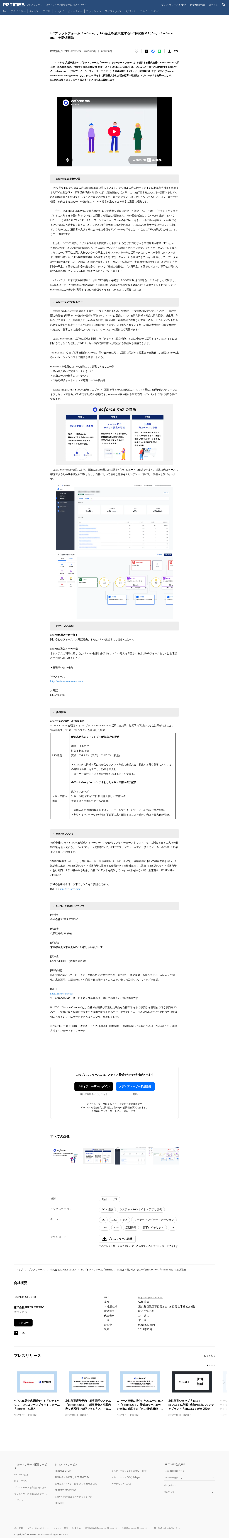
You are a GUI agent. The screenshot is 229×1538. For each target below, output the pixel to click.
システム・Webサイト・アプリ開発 (141, 1209)
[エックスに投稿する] (146, 51)
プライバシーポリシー (38, 1528)
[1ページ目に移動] (207, 1365)
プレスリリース (36, 1269)
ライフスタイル (113, 11)
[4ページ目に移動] (212, 1365)
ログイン (213, 4)
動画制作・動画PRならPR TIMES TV (72, 1477)
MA (125, 1219)
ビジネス (131, 11)
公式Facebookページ (174, 1470)
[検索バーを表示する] (223, 4)
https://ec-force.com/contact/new (66, 681)
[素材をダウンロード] (169, 51)
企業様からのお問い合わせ (134, 1528)
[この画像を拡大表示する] (65, 1155)
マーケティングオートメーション (154, 1219)
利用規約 (76, 1528)
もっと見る (209, 1355)
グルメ (143, 11)
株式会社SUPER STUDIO (62, 1269)
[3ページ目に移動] (211, 1365)
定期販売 (130, 1227)
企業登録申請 (197, 4)
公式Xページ (170, 1485)
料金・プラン (20, 1481)
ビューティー (75, 11)
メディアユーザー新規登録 (135, 1086)
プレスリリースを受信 (173, 4)
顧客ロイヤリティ (153, 1227)
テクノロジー (18, 11)
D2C (114, 1219)
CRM (105, 1227)
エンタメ (59, 11)
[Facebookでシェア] (153, 51)
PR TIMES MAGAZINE (65, 1490)
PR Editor (59, 1503)
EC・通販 (107, 1209)
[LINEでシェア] (159, 51)
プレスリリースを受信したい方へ (30, 1487)
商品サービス (110, 1199)
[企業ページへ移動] (25, 1298)
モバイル (34, 11)
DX (172, 1227)
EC (103, 1219)
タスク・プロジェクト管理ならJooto (129, 1470)
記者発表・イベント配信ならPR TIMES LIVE (76, 1483)
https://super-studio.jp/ (61, 993)
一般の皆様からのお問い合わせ (167, 1528)
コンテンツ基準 (60, 1528)
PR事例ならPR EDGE (121, 1483)
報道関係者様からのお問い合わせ (101, 1528)
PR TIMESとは (21, 1474)
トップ (19, 1269)
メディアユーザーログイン (94, 1086)
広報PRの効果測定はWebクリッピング (73, 1496)
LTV (116, 1227)
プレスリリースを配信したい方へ (30, 1493)
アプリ (46, 11)
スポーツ (156, 11)
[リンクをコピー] (176, 51)
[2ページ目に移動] (209, 1365)
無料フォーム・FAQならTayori (126, 1477)
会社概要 (18, 1528)
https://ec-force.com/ (70, 889)
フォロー (23, 1322)
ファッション (93, 11)
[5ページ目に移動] (214, 1365)
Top (5, 11)
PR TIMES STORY (63, 1470)
